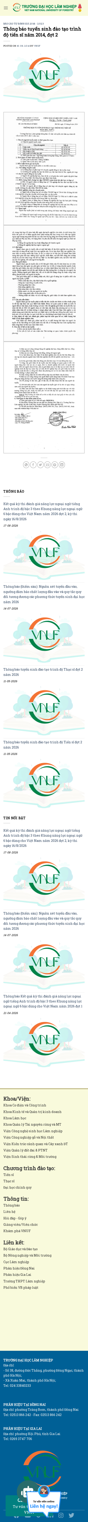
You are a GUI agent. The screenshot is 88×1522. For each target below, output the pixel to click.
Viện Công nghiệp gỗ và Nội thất (28, 1137)
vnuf (37, 45)
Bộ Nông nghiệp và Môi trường (27, 1255)
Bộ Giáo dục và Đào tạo (20, 1249)
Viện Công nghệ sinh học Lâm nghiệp (33, 1131)
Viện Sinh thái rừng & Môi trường (29, 1156)
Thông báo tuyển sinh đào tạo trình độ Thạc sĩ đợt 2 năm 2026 (43, 672)
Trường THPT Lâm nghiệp (24, 1281)
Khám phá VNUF (17, 1231)
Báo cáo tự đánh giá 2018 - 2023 (23, 23)
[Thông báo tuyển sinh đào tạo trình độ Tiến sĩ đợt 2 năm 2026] (44, 783)
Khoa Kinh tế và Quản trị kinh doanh (32, 1112)
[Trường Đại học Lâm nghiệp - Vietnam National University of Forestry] (47, 8)
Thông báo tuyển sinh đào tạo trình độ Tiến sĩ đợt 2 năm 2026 (42, 744)
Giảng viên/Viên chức (20, 1224)
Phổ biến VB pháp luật (20, 1287)
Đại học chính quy (17, 1187)
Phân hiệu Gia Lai (17, 1274)
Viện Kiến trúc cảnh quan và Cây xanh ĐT (35, 1144)
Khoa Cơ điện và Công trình (24, 1105)
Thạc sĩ (8, 1181)
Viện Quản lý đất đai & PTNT (25, 1150)
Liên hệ (9, 1211)
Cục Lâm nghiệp (16, 1262)
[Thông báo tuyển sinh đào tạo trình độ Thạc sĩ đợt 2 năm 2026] (44, 711)
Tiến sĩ (8, 1175)
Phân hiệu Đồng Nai (19, 1268)
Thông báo (11, 1205)
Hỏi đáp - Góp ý (14, 1218)
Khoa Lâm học (14, 1118)
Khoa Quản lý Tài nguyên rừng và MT (32, 1124)
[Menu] (5, 8)
